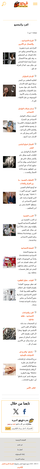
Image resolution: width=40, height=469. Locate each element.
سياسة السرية (20, 459)
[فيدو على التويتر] (16, 412)
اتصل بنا (20, 449)
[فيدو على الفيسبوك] (24, 412)
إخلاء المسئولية (20, 454)
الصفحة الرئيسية (21, 440)
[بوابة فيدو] (21, 4)
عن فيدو (20, 445)
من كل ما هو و (19, 424)
